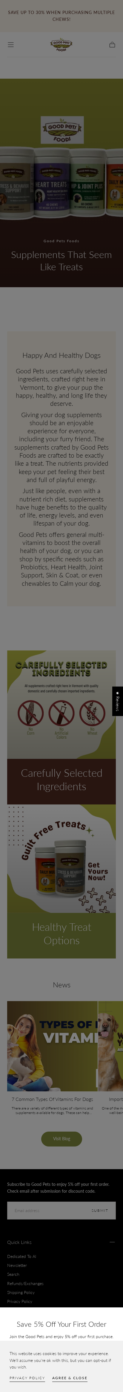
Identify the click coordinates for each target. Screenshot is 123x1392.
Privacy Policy (27, 1378)
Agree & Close (69, 1378)
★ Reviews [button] (117, 701)
